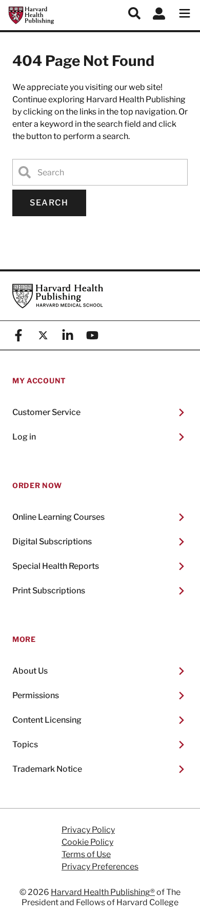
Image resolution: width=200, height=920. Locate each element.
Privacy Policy (88, 830)
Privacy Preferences (100, 867)
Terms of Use (86, 854)
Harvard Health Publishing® (103, 892)
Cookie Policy (87, 842)
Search (49, 203)
